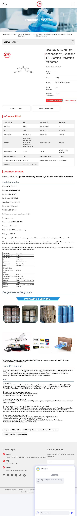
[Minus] (72, 469)
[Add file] (37, 513)
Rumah (7, 34)
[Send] (72, 513)
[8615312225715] (20, 476)
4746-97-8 (15, 430)
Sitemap (20, 489)
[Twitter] (8, 476)
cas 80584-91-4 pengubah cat (15, 434)
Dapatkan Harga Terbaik (55, 100)
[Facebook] (12, 476)
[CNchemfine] (24, 476)
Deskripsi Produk (45, 108)
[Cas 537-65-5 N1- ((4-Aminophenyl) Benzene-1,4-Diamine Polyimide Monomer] (23, 68)
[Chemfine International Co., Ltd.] (39, 3)
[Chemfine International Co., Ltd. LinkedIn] (16, 476)
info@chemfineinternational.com (16, 470)
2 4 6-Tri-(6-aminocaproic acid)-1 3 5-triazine (40, 430)
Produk (14, 34)
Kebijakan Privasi (10, 489)
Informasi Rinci (16, 108)
